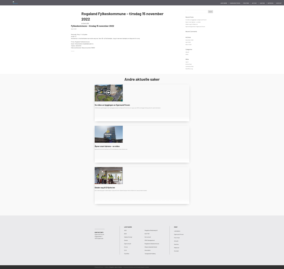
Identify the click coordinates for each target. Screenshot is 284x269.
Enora (126, 247)
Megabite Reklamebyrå (151, 230)
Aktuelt (254, 3)
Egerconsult (127, 243)
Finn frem (246, 3)
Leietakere (223, 3)
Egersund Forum (235, 3)
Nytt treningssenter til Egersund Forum (195, 26)
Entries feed (189, 64)
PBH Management (150, 240)
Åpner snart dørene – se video (193, 22)
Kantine (262, 3)
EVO (125, 250)
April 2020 (188, 42)
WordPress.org (189, 68)
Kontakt (279, 3)
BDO (125, 233)
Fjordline (126, 253)
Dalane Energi (128, 237)
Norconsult (148, 237)
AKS (125, 230)
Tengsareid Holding (150, 253)
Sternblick (147, 250)
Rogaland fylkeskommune (152, 243)
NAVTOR (147, 233)
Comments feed (189, 66)
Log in (187, 62)
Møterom (270, 3)
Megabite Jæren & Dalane (116, 267)
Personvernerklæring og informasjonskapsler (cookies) (136, 267)
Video (187, 54)
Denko (126, 240)
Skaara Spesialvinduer (151, 247)
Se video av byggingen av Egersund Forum (196, 20)
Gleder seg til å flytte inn (192, 24)
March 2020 (188, 44)
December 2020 (189, 40)
